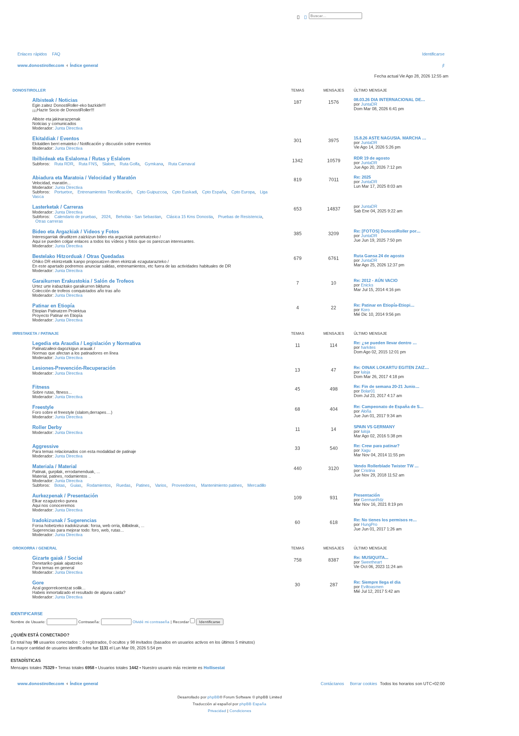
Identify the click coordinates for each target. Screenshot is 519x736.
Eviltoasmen (372, 586)
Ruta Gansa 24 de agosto (379, 255)
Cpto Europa (243, 192)
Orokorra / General (35, 548)
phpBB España (252, 704)
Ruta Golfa (129, 163)
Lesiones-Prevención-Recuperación (74, 368)
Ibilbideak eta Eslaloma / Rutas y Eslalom (81, 158)
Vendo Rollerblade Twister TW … (386, 466)
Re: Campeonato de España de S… (389, 406)
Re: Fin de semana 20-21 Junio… (386, 386)
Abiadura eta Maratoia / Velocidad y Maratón (84, 177)
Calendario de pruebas (75, 216)
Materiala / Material (54, 466)
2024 (106, 216)
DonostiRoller (29, 90)
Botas (59, 485)
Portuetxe (63, 192)
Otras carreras (49, 221)
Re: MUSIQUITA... (371, 557)
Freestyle (43, 407)
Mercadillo (256, 485)
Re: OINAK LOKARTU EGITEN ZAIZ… (391, 367)
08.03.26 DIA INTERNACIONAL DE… (389, 99)
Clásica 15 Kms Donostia (189, 216)
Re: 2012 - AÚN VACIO (376, 280)
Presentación (367, 495)
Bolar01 (368, 391)
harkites (368, 347)
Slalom (108, 163)
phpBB (213, 697)
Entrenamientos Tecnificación (104, 192)
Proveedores (184, 485)
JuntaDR (369, 104)
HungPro (369, 524)
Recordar (181, 622)
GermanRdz (372, 499)
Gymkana (154, 163)
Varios (160, 485)
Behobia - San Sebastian (138, 216)
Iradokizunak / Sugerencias (64, 520)
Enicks (367, 285)
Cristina (368, 470)
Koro (365, 309)
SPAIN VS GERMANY (374, 426)
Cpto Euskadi (184, 192)
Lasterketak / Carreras (57, 207)
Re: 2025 (362, 177)
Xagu (365, 450)
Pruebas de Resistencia (240, 216)
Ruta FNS (88, 163)
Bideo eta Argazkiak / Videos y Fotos (75, 231)
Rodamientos (99, 485)
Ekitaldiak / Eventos (55, 138)
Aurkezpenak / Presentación (65, 496)
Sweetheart (371, 562)
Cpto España (214, 192)
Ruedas (123, 485)
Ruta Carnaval (181, 163)
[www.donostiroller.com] (74, 28)
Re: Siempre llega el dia (377, 582)
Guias (75, 485)
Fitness (40, 387)
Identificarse (27, 613)
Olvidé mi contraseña (151, 622)
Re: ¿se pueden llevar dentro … (385, 342)
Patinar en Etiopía (53, 306)
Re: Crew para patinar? (377, 445)
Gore (38, 583)
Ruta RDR (63, 163)
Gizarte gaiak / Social (57, 558)
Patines (143, 485)
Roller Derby (47, 427)
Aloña (366, 411)
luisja (365, 372)
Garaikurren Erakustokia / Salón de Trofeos (83, 281)
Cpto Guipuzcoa (152, 192)
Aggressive (45, 446)
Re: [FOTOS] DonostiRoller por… (387, 231)
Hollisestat (214, 667)
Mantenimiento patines (221, 485)
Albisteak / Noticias (55, 100)
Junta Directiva (68, 128)
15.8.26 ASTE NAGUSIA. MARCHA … (390, 138)
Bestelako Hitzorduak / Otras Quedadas (78, 256)
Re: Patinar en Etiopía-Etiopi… (384, 305)
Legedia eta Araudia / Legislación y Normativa (86, 343)
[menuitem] (54, 54)
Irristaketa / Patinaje (36, 333)
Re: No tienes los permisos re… (385, 520)
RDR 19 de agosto (372, 158)
